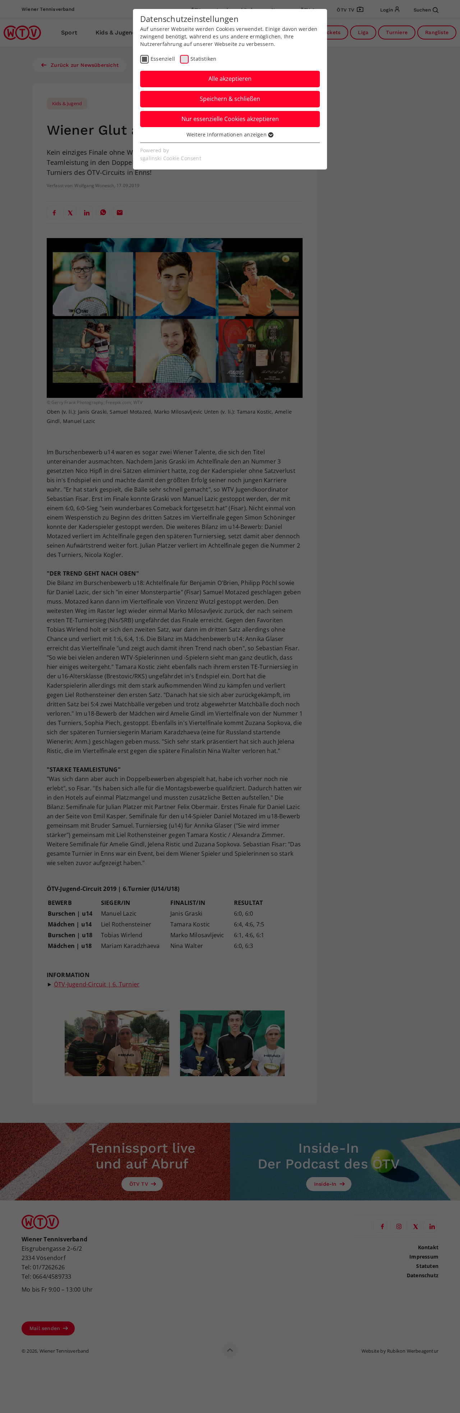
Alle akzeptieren (230, 79)
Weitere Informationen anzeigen (227, 134)
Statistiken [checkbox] (203, 58)
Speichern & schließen (230, 99)
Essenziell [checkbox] (163, 58)
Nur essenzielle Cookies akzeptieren (230, 119)
